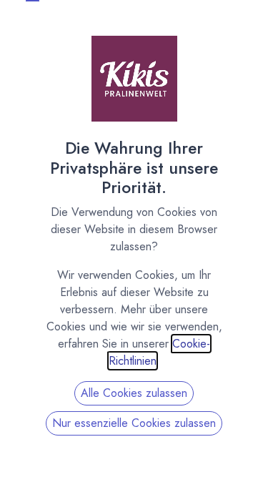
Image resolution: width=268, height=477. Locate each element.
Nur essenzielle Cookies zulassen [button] (134, 423)
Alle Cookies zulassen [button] (134, 393)
